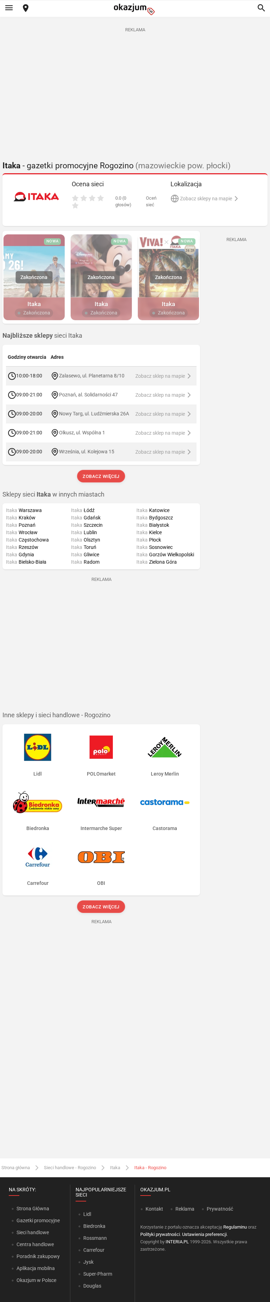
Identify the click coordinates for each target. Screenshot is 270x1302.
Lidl (87, 1214)
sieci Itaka (42, 335)
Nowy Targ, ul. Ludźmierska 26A (94, 413)
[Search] (261, 8)
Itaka (115, 1167)
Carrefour (93, 1250)
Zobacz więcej (101, 476)
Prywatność (220, 1209)
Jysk (88, 1262)
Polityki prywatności (160, 1234)
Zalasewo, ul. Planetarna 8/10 (91, 375)
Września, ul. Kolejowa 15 (86, 451)
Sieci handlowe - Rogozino (70, 1167)
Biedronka (94, 1226)
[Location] (25, 8)
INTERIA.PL (177, 1241)
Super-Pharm (97, 1274)
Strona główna (15, 1167)
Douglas (92, 1286)
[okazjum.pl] (135, 9)
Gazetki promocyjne (38, 1220)
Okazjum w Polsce (36, 1280)
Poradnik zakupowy (38, 1256)
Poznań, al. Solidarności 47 (88, 394)
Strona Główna (33, 1208)
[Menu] (8, 8)
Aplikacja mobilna (36, 1268)
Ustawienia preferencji (204, 1234)
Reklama (184, 1209)
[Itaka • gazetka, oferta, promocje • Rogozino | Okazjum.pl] (36, 196)
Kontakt (154, 1209)
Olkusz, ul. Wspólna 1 (82, 432)
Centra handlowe (35, 1244)
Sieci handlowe (33, 1232)
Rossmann (95, 1238)
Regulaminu (235, 1227)
